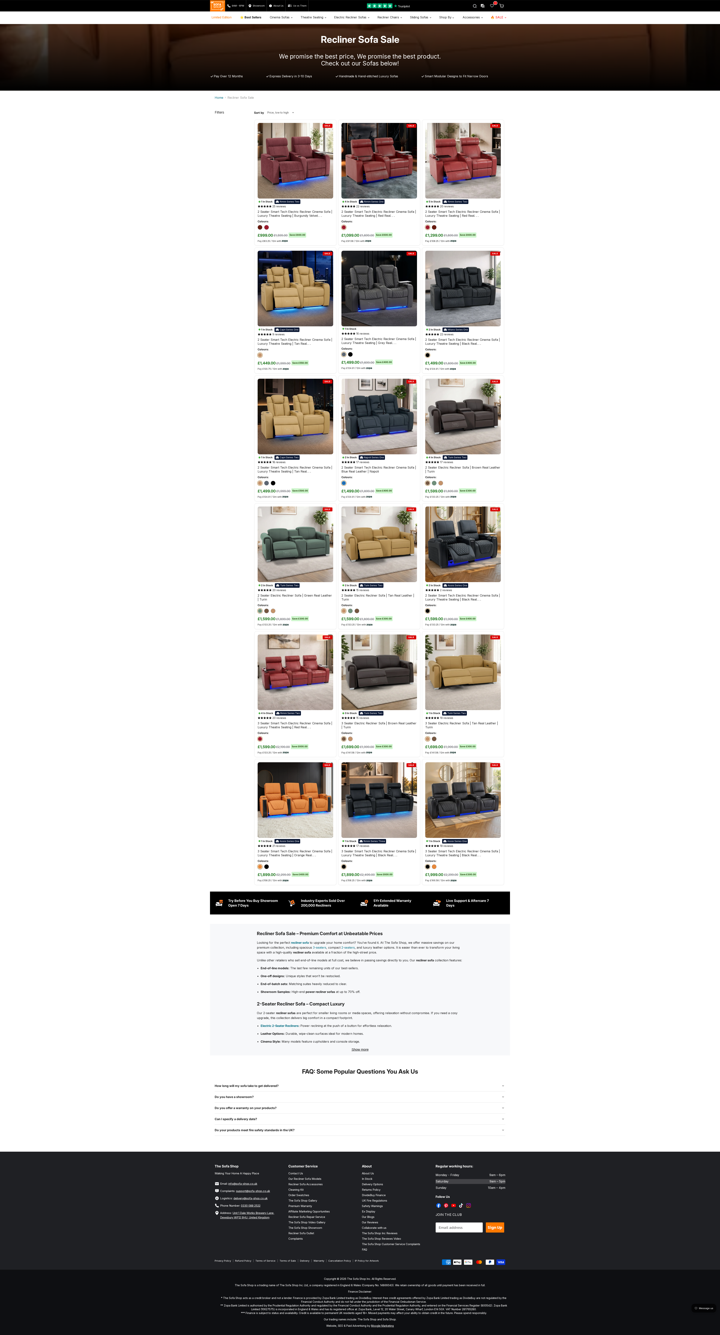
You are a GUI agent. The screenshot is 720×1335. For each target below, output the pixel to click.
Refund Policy (243, 1260)
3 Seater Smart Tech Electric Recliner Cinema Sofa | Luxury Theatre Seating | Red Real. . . (295, 725)
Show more (360, 1049)
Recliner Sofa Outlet (301, 1233)
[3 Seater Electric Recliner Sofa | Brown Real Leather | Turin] (344, 739)
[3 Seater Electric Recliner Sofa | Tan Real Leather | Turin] (350, 739)
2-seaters (348, 947)
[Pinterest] (446, 1202)
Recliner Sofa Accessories (305, 1184)
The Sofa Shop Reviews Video (381, 1238)
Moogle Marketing (382, 1325)
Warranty (319, 1260)
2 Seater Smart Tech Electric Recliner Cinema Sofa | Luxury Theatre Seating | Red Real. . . (378, 213)
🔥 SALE (497, 17)
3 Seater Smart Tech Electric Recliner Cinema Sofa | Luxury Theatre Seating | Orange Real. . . (295, 853)
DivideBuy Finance (374, 1195)
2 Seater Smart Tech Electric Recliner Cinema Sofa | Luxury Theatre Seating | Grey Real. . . (378, 341)
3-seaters (319, 947)
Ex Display (368, 1211)
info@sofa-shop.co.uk (242, 1183)
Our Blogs (368, 1217)
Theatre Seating (312, 17)
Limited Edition (222, 17)
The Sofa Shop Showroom (305, 1228)
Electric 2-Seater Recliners (279, 1026)
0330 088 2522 (250, 1205)
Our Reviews (370, 1222)
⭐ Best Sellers (250, 17)
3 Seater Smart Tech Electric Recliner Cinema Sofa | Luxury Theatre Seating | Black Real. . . (378, 853)
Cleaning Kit (296, 1189)
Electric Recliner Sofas (350, 17)
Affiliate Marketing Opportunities (309, 1211)
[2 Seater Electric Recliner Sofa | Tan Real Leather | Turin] (441, 483)
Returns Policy (371, 1189)
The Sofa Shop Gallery (302, 1200)
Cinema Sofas (280, 17)
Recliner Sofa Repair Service (306, 1217)
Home (219, 97)
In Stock (367, 1179)
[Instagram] (469, 1202)
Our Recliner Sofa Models (304, 1179)
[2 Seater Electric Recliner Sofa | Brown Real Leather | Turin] (428, 483)
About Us (368, 1173)
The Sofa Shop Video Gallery (306, 1222)
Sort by (259, 112)
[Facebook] (439, 1202)
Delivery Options (372, 1184)
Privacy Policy (223, 1260)
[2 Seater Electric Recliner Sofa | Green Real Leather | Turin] (434, 483)
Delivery (304, 1260)
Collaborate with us (374, 1228)
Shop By (445, 17)
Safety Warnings (372, 1206)
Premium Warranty (300, 1206)
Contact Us (295, 1173)
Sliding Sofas (419, 17)
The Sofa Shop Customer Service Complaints (391, 1244)
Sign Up (495, 1227)
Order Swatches (298, 1195)
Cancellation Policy (339, 1260)
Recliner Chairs (388, 17)
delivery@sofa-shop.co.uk (250, 1198)
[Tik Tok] (461, 1202)
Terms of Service (265, 1260)
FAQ (364, 1249)
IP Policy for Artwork (367, 1260)
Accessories (472, 17)
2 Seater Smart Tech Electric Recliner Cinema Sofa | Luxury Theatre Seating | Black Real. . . (462, 341)
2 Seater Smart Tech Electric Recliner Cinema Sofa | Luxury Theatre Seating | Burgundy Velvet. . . (295, 213)
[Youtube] (454, 1202)
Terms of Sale (288, 1260)
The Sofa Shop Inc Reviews (380, 1233)
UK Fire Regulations (374, 1200)
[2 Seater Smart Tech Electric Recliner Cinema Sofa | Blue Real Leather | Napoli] (344, 483)
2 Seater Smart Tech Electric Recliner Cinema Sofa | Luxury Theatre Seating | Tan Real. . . (295, 341)
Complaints (295, 1238)
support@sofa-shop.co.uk (253, 1191)
